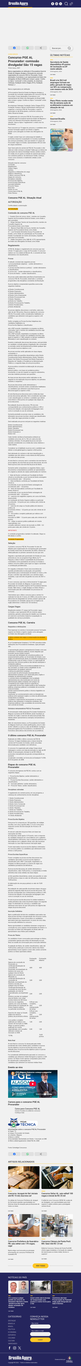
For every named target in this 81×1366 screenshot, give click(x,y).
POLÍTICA (11, 1329)
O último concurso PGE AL (16, 175)
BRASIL (10, 1326)
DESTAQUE (12, 1321)
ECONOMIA (12, 1332)
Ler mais (52, 74)
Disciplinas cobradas (14, 179)
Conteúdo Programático (16, 539)
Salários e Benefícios (15, 173)
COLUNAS (11, 1338)
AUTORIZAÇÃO (13, 209)
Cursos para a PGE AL (15, 191)
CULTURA (11, 1341)
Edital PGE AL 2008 (33, 1141)
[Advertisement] (40, 27)
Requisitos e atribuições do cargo (19, 172)
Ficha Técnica (12, 193)
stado (25, 143)
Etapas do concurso (14, 177)
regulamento (25, 249)
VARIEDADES (12, 1344)
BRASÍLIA (11, 1323)
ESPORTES (12, 1335)
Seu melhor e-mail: (38, 1331)
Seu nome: (35, 1323)
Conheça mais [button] (19, 1113)
